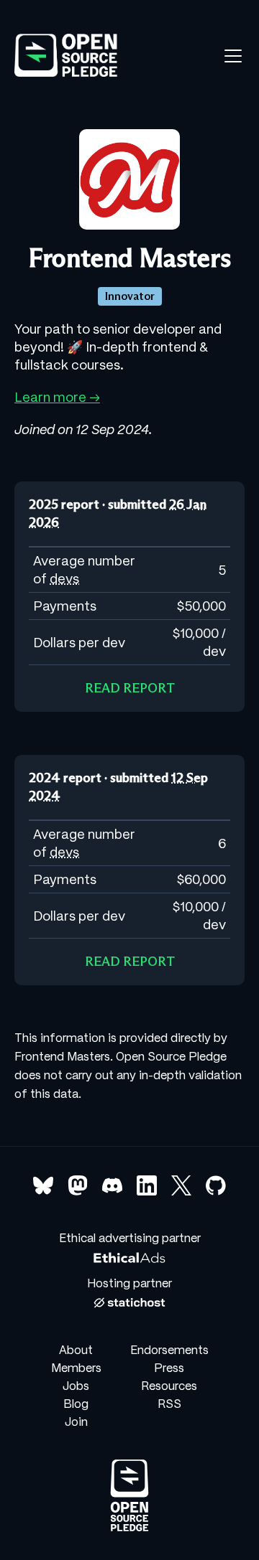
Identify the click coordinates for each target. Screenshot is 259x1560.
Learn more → (57, 397)
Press (169, 1368)
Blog (75, 1403)
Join (76, 1421)
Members (76, 1368)
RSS (169, 1403)
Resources (169, 1385)
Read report (130, 688)
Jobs (76, 1385)
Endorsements (169, 1350)
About (76, 1350)
